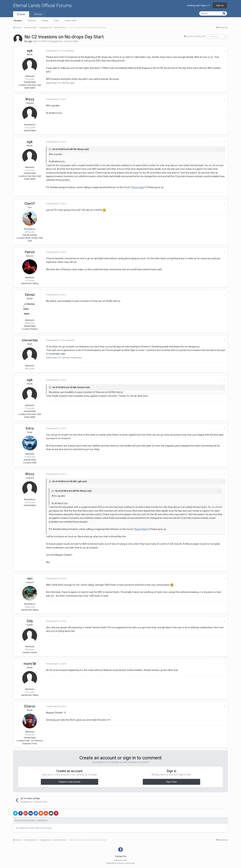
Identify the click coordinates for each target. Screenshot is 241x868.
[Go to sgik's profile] (17, 38)
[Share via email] (51, 813)
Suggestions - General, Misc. (64, 41)
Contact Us (120, 856)
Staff (56, 20)
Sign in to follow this (196, 36)
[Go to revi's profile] (29, 593)
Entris (30, 428)
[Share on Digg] (30, 813)
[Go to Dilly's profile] (29, 635)
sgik (30, 41)
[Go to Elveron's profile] (29, 721)
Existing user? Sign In (197, 5)
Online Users (71, 20)
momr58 (30, 664)
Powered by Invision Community (120, 863)
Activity (38, 14)
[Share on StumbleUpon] (46, 813)
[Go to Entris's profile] (29, 443)
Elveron (29, 706)
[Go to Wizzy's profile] (29, 114)
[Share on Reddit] (41, 813)
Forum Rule (138, 187)
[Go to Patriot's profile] (29, 266)
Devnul (30, 295)
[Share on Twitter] (15, 813)
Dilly (30, 621)
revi (29, 578)
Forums (17, 20)
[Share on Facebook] (20, 813)
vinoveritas (30, 340)
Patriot (30, 252)
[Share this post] (224, 51)
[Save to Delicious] (35, 813)
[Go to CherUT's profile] (29, 218)
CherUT (29, 203)
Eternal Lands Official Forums (42, 5)
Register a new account (69, 782)
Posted (56, 50)
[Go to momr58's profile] (29, 678)
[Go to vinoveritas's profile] (29, 355)
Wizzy (29, 99)
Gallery (45, 20)
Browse (21, 14)
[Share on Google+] (25, 813)
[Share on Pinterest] (56, 813)
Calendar (31, 20)
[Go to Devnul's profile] (29, 309)
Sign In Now (171, 782)
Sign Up (220, 5)
